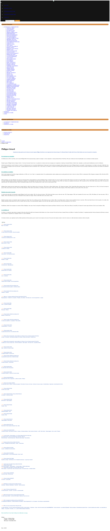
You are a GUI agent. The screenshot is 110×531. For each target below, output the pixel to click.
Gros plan (7, 133)
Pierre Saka (10, 96)
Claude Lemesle (11, 78)
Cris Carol (10, 45)
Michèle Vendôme (12, 104)
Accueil (6, 5)
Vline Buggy (10, 43)
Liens (5, 113)
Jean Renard (10, 91)
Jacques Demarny (12, 56)
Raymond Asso (11, 30)
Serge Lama (10, 75)
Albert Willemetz (12, 110)
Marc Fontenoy (11, 62)
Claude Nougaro (11, 84)
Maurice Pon (10, 89)
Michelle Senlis (11, 100)
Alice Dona (10, 57)
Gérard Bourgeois (12, 40)
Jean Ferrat (10, 61)
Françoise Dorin (11, 59)
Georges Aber (10, 28)
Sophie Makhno (11, 79)
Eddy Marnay (10, 80)
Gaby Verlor (10, 107)
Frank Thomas (11, 101)
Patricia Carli (10, 44)
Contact (6, 17)
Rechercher (3, 20)
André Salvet (10, 97)
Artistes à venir (8, 112)
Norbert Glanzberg (12, 65)
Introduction (8, 8)
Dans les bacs (8, 132)
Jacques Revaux (11, 92)
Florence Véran (11, 105)
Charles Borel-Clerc (13, 38)
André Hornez (11, 69)
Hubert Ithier (10, 70)
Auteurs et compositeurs (11, 27)
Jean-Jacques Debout (13, 53)
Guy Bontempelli (11, 37)
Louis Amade (10, 29)
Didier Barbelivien (12, 32)
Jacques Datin (11, 52)
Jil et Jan (9, 71)
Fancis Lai (9, 73)
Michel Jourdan (11, 72)
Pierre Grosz (10, 68)
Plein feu (6, 134)
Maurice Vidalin (11, 108)
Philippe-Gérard (11, 87)
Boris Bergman (11, 33)
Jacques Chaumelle (12, 46)
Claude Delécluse (12, 55)
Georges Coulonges (12, 48)
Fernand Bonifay (11, 36)
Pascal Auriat (10, 31)
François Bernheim (12, 35)
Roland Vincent (11, 109)
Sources (6, 111)
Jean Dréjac (10, 60)
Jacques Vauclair (12, 103)
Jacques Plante (11, 88)
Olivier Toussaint (12, 102)
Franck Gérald (11, 63)
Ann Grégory (10, 67)
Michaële (9, 81)
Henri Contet (10, 47)
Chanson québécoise (10, 14)
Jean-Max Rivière (11, 94)
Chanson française (9, 11)
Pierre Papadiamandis (13, 86)
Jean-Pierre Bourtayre (13, 41)
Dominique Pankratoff (13, 85)
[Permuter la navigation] (1, 2)
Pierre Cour (10, 49)
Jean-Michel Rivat (11, 93)
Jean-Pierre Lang (11, 76)
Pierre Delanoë (11, 54)
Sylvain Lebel (10, 77)
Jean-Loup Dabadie (12, 51)
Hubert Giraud (11, 64)
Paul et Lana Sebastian (13, 99)
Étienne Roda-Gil (11, 95)
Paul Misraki (10, 83)
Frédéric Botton (11, 39)
